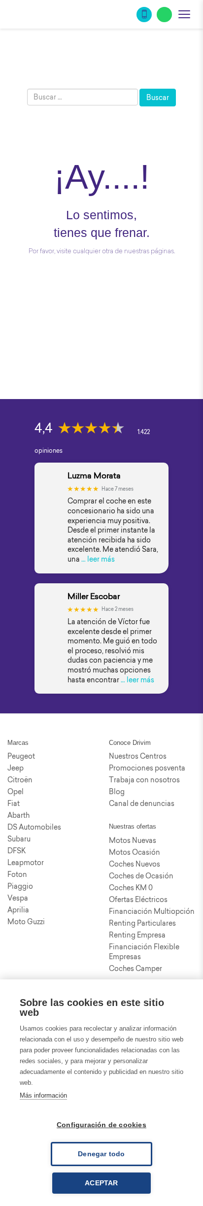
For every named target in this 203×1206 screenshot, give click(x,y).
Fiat (13, 803)
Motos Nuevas (132, 840)
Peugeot (21, 756)
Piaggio (20, 886)
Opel (15, 791)
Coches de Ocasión (141, 875)
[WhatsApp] (164, 14)
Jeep (15, 768)
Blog (117, 791)
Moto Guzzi (26, 921)
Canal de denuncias (141, 803)
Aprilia (18, 909)
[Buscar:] (82, 97)
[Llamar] (144, 14)
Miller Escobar (94, 596)
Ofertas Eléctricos (138, 899)
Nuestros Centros (138, 756)
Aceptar (101, 1183)
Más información (43, 1095)
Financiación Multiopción (152, 911)
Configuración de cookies (101, 1125)
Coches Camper (135, 968)
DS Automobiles (34, 827)
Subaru (19, 839)
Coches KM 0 (131, 887)
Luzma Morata (94, 475)
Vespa (17, 898)
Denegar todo (101, 1154)
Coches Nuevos (134, 864)
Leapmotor (25, 862)
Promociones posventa (147, 768)
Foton (17, 874)
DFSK (16, 850)
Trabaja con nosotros (144, 779)
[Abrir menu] (184, 14)
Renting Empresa (137, 935)
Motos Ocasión (134, 852)
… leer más (98, 559)
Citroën (20, 779)
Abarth (18, 815)
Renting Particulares (142, 923)
